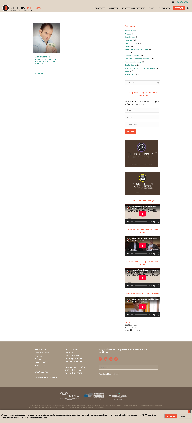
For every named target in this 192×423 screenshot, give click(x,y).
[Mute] (154, 222)
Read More (40, 73)
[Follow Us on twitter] (111, 359)
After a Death (130, 31)
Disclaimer (103, 374)
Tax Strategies (130, 65)
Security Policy (42, 362)
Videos (127, 71)
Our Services (41, 349)
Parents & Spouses (132, 56)
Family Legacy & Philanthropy (136, 49)
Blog (151, 8)
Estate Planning (131, 43)
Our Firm (113, 8)
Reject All (184, 416)
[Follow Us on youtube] (116, 359)
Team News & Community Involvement (140, 68)
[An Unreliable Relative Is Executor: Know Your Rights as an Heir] (46, 38)
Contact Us (40, 366)
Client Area (164, 8)
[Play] (128, 222)
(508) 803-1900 (181, 2)
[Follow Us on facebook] (100, 359)
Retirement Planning (133, 62)
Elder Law (129, 40)
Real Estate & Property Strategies (137, 59)
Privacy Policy (113, 374)
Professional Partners (133, 8)
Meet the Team (42, 353)
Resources (100, 8)
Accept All (171, 416)
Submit (130, 131)
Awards (128, 34)
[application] (142, 214)
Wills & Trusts (130, 74)
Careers (38, 356)
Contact (179, 8)
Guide (127, 53)
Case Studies (130, 37)
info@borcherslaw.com (46, 377)
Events (127, 46)
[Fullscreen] (157, 222)
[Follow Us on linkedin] (105, 359)
